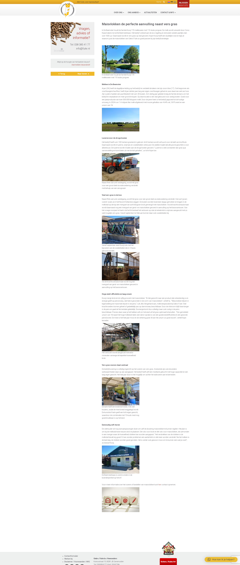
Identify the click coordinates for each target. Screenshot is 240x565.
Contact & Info (167, 12)
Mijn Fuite (183, 4)
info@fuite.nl (83, 48)
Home (158, 2)
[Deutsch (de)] (172, 2)
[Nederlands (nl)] (169, 2)
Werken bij (68, 559)
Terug (62, 74)
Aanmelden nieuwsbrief (81, 65)
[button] (221, 559)
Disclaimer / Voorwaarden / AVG (77, 562)
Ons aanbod (133, 12)
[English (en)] (175, 2)
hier (159, 485)
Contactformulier (71, 556)
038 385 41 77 (82, 44)
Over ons (118, 12)
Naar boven (82, 74)
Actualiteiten (150, 12)
